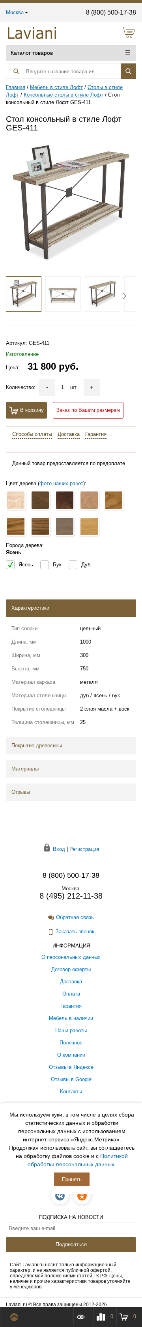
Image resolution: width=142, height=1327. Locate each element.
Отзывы (20, 792)
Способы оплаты (32, 434)
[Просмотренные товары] (83, 1316)
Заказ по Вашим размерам (88, 410)
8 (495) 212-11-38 (71, 895)
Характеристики (30, 608)
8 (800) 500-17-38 (111, 12)
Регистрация (84, 849)
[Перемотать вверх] (16, 1317)
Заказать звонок (75, 931)
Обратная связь (75, 917)
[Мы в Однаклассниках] (82, 1195)
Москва (15, 12)
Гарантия (95, 434)
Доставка (69, 434)
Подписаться (71, 1244)
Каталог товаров (32, 53)
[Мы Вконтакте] (60, 1195)
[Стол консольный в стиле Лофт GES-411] (71, 205)
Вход (59, 849)
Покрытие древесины (36, 745)
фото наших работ (61, 483)
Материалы (25, 769)
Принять (72, 1179)
